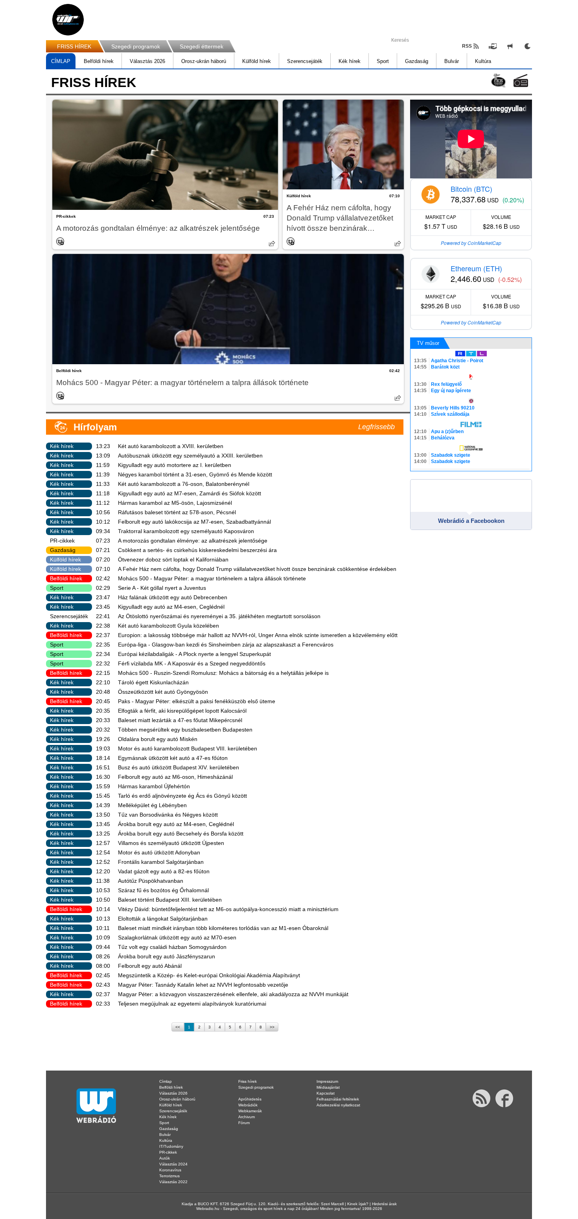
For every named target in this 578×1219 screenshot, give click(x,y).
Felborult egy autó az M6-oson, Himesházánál (175, 777)
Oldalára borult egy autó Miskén (157, 739)
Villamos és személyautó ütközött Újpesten (171, 843)
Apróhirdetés (249, 1099)
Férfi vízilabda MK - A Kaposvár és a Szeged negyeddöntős (191, 663)
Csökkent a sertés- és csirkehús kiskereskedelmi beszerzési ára (197, 550)
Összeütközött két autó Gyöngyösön (163, 692)
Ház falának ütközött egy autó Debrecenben (172, 597)
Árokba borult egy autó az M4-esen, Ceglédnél (176, 824)
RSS (467, 46)
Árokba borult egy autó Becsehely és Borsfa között (180, 833)
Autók (164, 1158)
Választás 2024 (173, 1164)
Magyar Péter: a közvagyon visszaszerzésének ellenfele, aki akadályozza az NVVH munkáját (233, 994)
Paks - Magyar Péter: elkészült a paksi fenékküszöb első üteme (196, 701)
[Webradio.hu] (68, 19)
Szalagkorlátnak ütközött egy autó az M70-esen (177, 937)
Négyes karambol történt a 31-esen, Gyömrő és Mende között (195, 474)
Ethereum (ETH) (476, 268)
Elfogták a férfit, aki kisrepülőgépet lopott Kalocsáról (182, 711)
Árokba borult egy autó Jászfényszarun (166, 956)
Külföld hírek (256, 61)
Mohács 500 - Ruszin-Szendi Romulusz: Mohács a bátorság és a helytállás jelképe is (223, 673)
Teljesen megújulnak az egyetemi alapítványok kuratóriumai (192, 1003)
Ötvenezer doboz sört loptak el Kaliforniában (173, 559)
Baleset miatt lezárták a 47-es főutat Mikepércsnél (180, 720)
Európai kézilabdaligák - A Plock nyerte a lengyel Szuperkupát (194, 654)
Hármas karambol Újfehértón (154, 786)
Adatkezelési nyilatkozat (338, 1105)
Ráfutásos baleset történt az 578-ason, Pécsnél (177, 512)
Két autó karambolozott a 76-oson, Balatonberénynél (183, 484)
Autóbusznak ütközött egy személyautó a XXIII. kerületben (190, 455)
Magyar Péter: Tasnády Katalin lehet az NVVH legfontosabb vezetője (203, 985)
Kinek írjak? (357, 1204)
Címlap (165, 1081)
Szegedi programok (135, 46)
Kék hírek (350, 61)
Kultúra (483, 61)
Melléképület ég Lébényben (152, 805)
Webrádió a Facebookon (471, 520)
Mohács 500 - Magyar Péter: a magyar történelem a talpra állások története (182, 382)
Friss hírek (247, 1081)
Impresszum (327, 1081)
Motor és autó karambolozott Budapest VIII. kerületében (187, 748)
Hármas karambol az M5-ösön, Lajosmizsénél (175, 503)
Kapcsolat (326, 1093)
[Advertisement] (546, 126)
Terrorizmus (169, 1176)
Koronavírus (170, 1170)
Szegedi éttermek (201, 46)
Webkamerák (250, 1111)
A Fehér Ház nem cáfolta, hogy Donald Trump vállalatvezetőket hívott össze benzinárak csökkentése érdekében (340, 218)
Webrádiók (248, 1105)
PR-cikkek (66, 216)
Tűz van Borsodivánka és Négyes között (168, 814)
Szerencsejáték (304, 61)
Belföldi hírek (99, 61)
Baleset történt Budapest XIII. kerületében (170, 900)
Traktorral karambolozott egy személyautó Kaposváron (186, 531)
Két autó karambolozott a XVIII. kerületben (170, 446)
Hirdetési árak (384, 1204)
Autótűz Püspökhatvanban (150, 881)
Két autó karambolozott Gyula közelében (168, 625)
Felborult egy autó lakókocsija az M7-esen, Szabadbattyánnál (194, 522)
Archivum (246, 1117)
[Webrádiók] (521, 80)
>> (272, 1027)
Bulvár (451, 61)
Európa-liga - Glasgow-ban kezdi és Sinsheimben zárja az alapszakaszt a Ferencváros (225, 644)
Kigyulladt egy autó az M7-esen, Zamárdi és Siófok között (189, 493)
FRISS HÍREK (74, 46)
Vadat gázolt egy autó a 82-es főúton (164, 871)
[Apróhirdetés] (510, 46)
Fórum (244, 1123)
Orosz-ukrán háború (203, 61)
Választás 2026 (147, 61)
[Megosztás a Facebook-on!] (272, 243)
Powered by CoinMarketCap (471, 242)
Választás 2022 (173, 1182)
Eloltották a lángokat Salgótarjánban (163, 918)
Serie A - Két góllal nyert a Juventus (162, 588)
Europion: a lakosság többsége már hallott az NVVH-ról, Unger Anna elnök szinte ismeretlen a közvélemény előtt (258, 635)
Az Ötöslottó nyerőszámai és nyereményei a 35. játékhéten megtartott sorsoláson (219, 616)
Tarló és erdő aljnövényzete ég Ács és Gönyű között (182, 796)
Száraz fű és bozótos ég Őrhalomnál (163, 890)
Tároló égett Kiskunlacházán (153, 682)
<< (177, 1027)
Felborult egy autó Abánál (150, 966)
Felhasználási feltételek (338, 1099)
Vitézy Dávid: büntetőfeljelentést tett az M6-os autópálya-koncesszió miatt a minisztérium (228, 909)
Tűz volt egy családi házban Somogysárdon (172, 947)
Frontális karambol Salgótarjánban (161, 862)
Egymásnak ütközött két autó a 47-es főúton (173, 758)
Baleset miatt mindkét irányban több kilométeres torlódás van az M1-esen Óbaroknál (223, 928)
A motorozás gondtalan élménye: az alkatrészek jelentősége (158, 228)
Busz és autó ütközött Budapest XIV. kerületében (178, 767)
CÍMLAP (60, 61)
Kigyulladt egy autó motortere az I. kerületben (174, 465)
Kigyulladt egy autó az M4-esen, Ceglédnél (171, 607)
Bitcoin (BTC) (471, 188)
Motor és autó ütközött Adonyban (159, 852)
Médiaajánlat (328, 1087)
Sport (383, 61)
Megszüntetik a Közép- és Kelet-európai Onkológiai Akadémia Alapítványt (209, 975)
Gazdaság (416, 61)
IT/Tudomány (171, 1146)
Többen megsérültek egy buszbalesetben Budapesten (185, 729)
